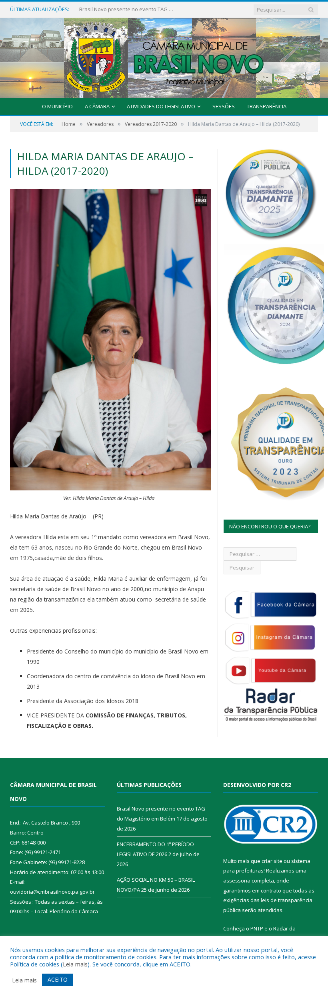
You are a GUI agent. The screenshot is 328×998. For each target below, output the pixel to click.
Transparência (266, 106)
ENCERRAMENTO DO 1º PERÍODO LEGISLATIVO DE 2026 (127, 9)
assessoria (236, 880)
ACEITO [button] (58, 979)
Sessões (223, 106)
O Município (57, 106)
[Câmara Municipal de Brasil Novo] (164, 56)
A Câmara (97, 106)
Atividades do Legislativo (161, 106)
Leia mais (75, 964)
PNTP (256, 928)
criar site (272, 861)
